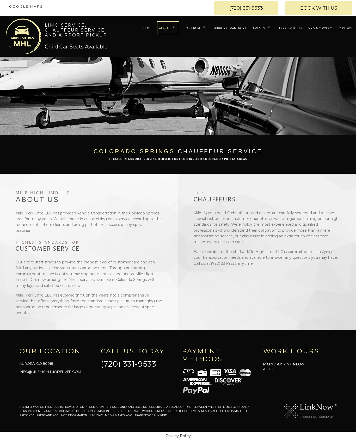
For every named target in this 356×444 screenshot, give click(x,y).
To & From (192, 28)
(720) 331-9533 (246, 8)
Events (259, 28)
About (164, 28)
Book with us (318, 8)
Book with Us (290, 28)
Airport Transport (230, 28)
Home (147, 28)
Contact (346, 28)
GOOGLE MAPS (26, 6)
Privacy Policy (320, 28)
